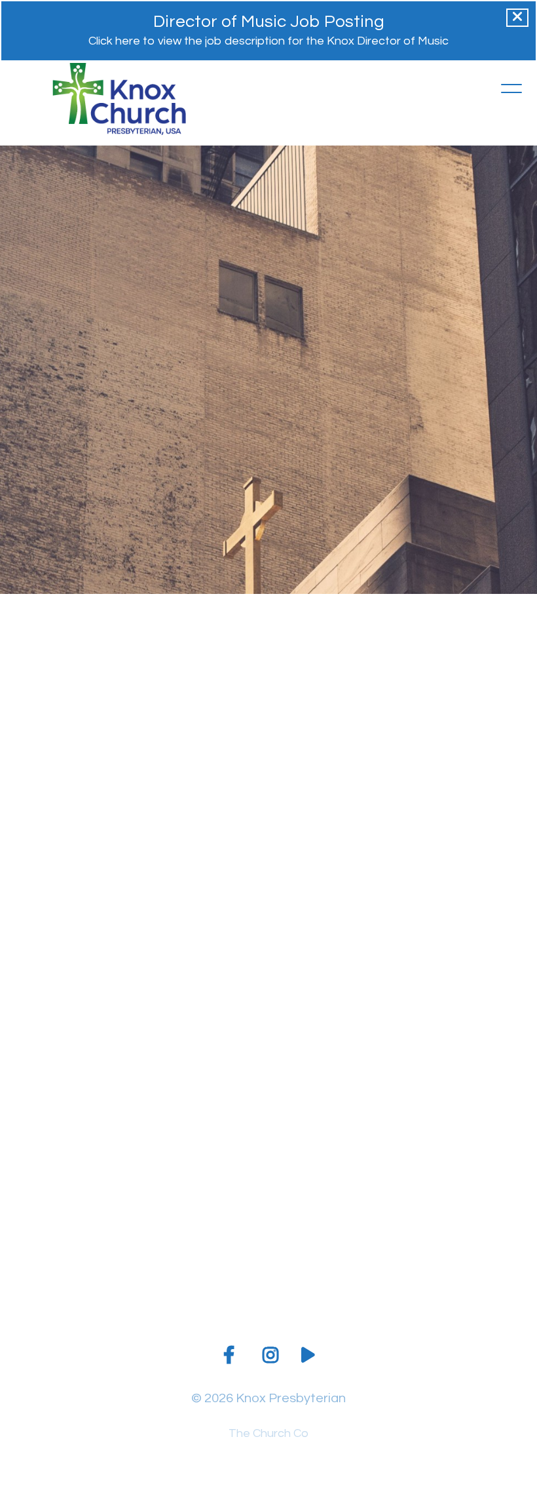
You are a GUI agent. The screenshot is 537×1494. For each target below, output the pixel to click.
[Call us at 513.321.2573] (201, 1192)
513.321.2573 (201, 1273)
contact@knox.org (67, 1273)
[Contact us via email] (67, 1192)
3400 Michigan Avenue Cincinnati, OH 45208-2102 (335, 1287)
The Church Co (268, 1433)
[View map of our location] (335, 1192)
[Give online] (469, 1192)
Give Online (469, 1273)
